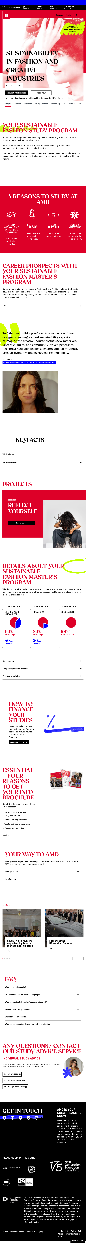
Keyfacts (23, 22)
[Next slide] (81, 958)
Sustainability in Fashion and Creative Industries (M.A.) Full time (39, 98)
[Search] (76, 15)
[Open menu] (82, 15)
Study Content (36, 22)
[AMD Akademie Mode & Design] (6, 15)
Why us (3, 22)
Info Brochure (64, 22)
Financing (50, 22)
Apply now (72, 31)
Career (13, 22)
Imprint (64, 1231)
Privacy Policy (77, 1231)
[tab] (4, 958)
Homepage (9, 98)
